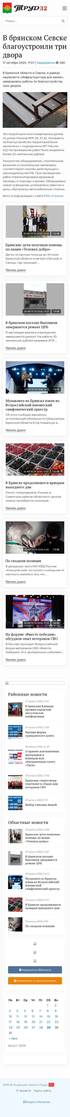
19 (25, 1022)
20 (33, 1022)
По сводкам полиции (23, 560)
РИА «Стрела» (54, 196)
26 (26, 1027)
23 (56, 1022)
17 (10, 1022)
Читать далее (16, 270)
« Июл (13, 1038)
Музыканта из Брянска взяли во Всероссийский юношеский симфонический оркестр (32, 405)
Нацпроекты (46, 62)
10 (10, 1016)
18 (17, 1022)
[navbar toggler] (64, 8)
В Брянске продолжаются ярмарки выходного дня (35, 484)
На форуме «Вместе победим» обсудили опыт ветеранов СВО (32, 636)
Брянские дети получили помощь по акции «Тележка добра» (34, 246)
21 (40, 1022)
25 (18, 1027)
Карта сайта (42, 1090)
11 (17, 1016)
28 (41, 1027)
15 (48, 1016)
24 (10, 1027)
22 (48, 1022)
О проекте (23, 1090)
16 (56, 1016)
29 (49, 1027)
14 (40, 1016)
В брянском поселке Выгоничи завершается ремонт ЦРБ (31, 324)
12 (25, 1016)
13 (33, 1016)
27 (33, 1027)
